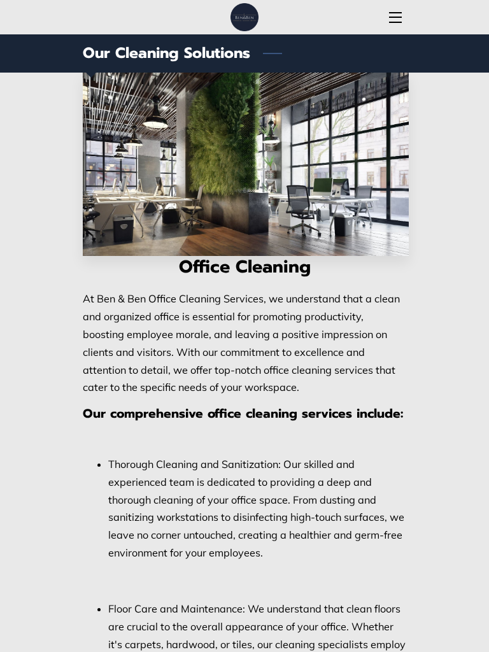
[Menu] (394, 17)
